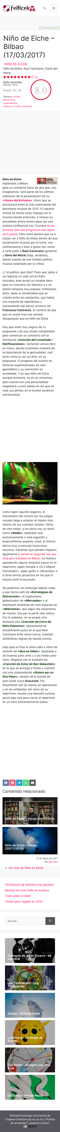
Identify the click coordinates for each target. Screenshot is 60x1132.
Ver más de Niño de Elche (25, 868)
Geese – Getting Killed (24, 1013)
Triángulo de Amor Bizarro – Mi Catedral (29, 957)
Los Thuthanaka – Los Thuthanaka (23, 984)
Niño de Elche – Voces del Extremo (29, 818)
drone (17, 96)
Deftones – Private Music (26, 1095)
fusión (17, 106)
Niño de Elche (15, 64)
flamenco (8, 106)
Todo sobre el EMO (18, 896)
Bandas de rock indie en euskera (27, 890)
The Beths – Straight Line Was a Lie (29, 1066)
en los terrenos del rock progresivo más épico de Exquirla (28, 230)
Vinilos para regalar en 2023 (24, 901)
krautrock (27, 106)
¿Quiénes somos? (39, 1123)
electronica (9, 99)
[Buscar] (50, 921)
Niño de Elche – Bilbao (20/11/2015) (20, 847)
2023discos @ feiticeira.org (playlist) (29, 884)
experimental (10, 103)
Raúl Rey (53, 861)
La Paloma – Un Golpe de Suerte (25, 1039)
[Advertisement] (30, 143)
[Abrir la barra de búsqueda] (44, 8)
